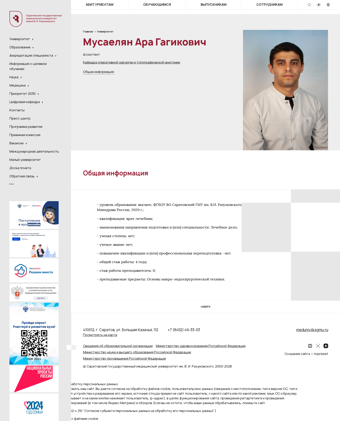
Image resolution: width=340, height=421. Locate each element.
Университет (20, 39)
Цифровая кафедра (25, 102)
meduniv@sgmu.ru (312, 329)
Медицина (17, 85)
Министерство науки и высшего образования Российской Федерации (137, 352)
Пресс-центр (19, 118)
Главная (88, 31)
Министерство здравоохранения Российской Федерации (201, 346)
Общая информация (98, 72)
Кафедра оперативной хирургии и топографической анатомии (131, 62)
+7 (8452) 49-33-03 (184, 329)
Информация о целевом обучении (28, 66)
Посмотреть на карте (100, 335)
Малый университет (25, 160)
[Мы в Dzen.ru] (326, 346)
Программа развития (25, 126)
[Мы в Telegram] (318, 346)
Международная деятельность (34, 151)
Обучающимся (157, 4)
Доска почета (20, 168)
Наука (14, 77)
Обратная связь (22, 176)
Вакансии (16, 143)
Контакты (17, 110)
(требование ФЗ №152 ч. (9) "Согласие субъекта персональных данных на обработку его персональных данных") (127, 411)
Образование (20, 47)
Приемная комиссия (24, 135)
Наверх (205, 306)
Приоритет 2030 (22, 93)
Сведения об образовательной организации (118, 346)
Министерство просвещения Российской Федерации (124, 358)
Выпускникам (213, 4)
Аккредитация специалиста (31, 55)
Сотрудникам (269, 4)
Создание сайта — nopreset (306, 354)
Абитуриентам (99, 4)
